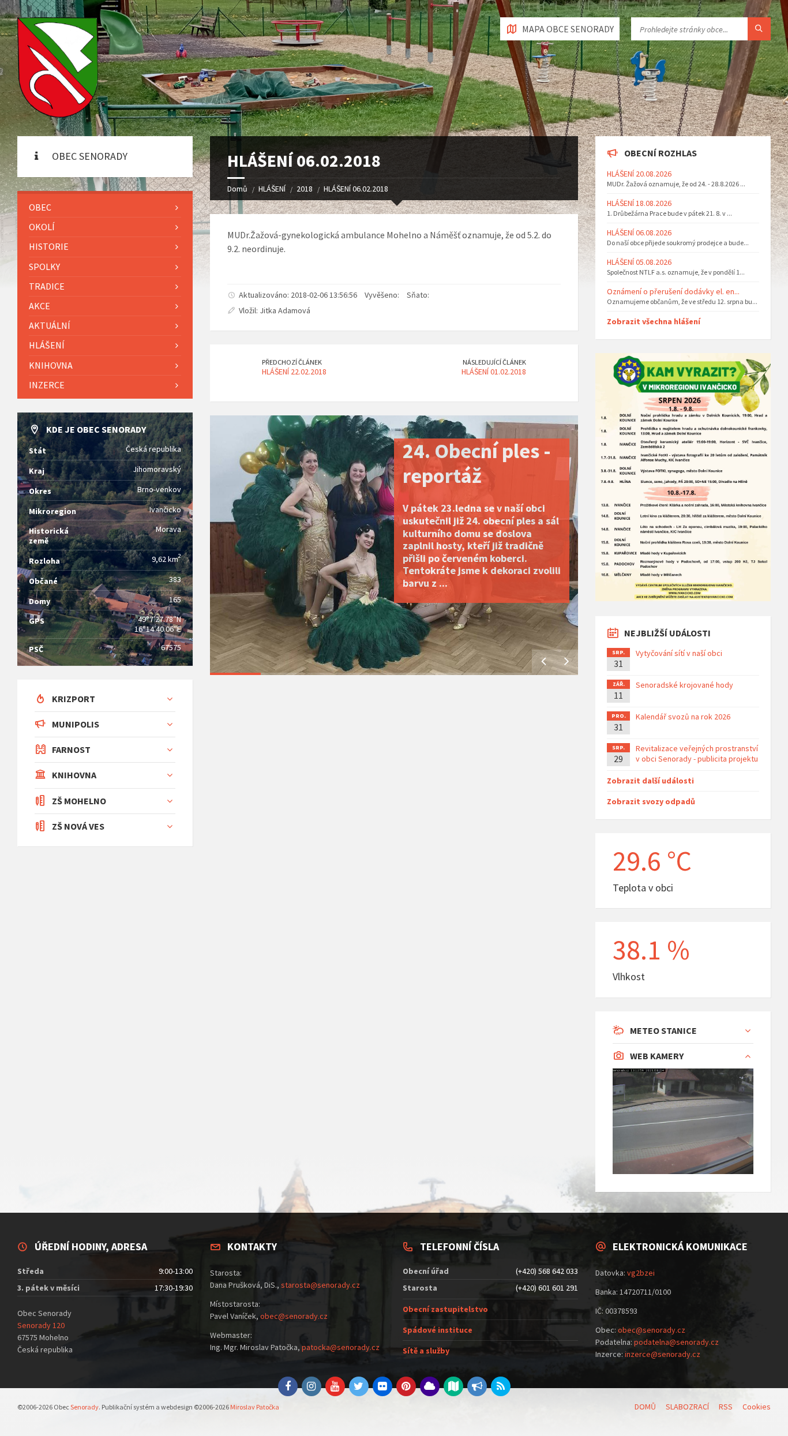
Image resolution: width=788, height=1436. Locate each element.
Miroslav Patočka (254, 1407)
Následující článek (494, 362)
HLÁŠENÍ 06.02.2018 (356, 188)
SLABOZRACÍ (687, 1406)
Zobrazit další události (650, 780)
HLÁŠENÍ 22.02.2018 (294, 371)
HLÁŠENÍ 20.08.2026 (639, 173)
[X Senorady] (359, 1386)
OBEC (40, 207)
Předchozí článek (292, 362)
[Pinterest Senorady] (406, 1386)
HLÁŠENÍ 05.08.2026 (639, 262)
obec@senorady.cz (294, 1316)
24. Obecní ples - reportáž (477, 463)
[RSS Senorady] (501, 1386)
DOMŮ (645, 1406)
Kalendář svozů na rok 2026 (683, 716)
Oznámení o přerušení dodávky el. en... (673, 291)
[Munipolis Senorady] (477, 1386)
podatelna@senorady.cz (676, 1342)
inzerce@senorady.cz (662, 1354)
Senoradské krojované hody (684, 685)
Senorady (84, 1407)
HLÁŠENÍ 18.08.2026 (639, 203)
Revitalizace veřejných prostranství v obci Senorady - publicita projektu (697, 753)
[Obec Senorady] (57, 68)
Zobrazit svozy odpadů (651, 801)
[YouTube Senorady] (335, 1386)
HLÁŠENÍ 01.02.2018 (493, 371)
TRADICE (47, 286)
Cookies (756, 1406)
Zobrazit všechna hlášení (653, 321)
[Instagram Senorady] (311, 1386)
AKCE (39, 306)
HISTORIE (49, 246)
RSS (726, 1406)
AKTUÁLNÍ (49, 325)
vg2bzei (641, 1273)
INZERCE (47, 385)
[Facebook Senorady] (288, 1386)
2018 (305, 188)
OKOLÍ (42, 227)
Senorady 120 (41, 1325)
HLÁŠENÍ (272, 188)
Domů (237, 188)
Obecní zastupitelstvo (445, 1309)
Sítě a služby (426, 1350)
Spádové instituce (437, 1330)
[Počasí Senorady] (430, 1386)
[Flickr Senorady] (382, 1386)
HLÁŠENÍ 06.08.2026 (639, 232)
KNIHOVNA (51, 365)
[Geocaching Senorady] (453, 1386)
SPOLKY (44, 266)
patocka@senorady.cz (341, 1347)
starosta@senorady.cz (320, 1285)
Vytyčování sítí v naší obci (679, 653)
